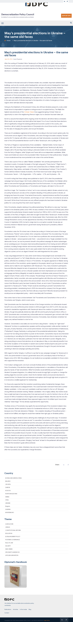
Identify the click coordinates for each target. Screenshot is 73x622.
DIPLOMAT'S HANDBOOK (12, 552)
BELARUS (7, 481)
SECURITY (8, 546)
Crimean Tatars (29, 112)
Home (8, 40)
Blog (30, 609)
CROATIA (8, 484)
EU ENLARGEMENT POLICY (12, 536)
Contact (6, 613)
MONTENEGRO (9, 512)
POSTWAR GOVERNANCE (12, 539)
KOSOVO (8, 490)
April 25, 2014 (8, 59)
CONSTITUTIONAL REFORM (13, 530)
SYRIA (7, 500)
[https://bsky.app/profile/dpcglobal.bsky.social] (67, 1)
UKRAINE (7, 503)
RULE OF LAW (9, 543)
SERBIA (7, 497)
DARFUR (7, 487)
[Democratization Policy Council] (36, 4)
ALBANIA (8, 509)
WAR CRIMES (9, 549)
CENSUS (7, 527)
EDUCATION (8, 533)
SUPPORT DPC (66, 15)
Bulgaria (7, 506)
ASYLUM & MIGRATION (11, 555)
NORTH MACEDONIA (11, 493)
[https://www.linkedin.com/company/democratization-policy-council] (64, 1)
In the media (23, 609)
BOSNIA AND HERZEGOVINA (13, 478)
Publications (7, 609)
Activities (15, 609)
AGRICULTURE (9, 524)
